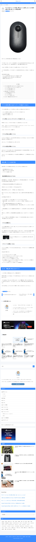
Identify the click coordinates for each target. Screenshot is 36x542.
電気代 (14, 529)
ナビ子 (6, 310)
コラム (4, 400)
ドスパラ (28, 524)
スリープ (6, 524)
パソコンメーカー (6, 411)
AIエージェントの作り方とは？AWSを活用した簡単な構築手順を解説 (13, 500)
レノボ (9, 527)
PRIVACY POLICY (19, 536)
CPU (13, 521)
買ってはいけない (9, 529)
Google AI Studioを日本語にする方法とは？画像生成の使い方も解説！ (13, 503)
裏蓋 (5, 529)
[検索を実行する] (34, 366)
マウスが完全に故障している (10, 88)
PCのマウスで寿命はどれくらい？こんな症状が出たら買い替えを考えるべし (21, 237)
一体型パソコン (13, 527)
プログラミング (5, 420)
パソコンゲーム (5, 407)
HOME (7, 536)
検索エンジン (25, 527)
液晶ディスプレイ (31, 527)
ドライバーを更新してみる (10, 95)
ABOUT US (14, 536)
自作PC (3, 529)
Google (4, 398)
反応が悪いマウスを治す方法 (10, 91)
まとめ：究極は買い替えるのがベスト (11, 96)
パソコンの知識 (5, 291)
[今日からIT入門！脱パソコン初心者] (18, 1)
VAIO (31, 521)
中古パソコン (18, 527)
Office (28, 521)
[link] (13, 314)
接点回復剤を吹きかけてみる (10, 92)
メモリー (6, 527)
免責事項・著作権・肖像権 (26, 536)
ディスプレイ (24, 524)
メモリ (3, 527)
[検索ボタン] (35, 1)
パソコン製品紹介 (6, 417)
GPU (21, 521)
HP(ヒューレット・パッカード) (7, 413)
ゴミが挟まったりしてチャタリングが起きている (13, 87)
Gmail (16, 521)
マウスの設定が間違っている (10, 89)
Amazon (3, 521)
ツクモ (20, 524)
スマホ (4, 402)
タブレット (16, 524)
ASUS (6, 521)
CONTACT (10, 536)
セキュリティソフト (11, 524)
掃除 (22, 527)
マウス (9, 291)
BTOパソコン (10, 521)
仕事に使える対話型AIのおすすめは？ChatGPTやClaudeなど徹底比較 (13, 497)
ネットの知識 (5, 404)
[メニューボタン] (1, 1)
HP (23, 521)
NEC (3, 415)
